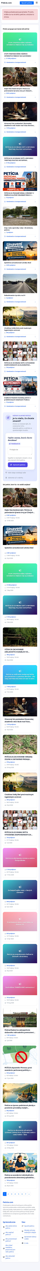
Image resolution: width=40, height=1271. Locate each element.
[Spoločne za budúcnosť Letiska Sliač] (20, 256)
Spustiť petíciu (27, 3)
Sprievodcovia (9, 1222)
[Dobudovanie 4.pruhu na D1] (20, 289)
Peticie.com (6, 3)
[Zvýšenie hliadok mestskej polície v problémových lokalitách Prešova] (20, 392)
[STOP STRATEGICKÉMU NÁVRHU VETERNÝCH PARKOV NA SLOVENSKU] (20, 48)
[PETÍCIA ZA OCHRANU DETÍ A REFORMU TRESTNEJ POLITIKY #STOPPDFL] (20, 153)
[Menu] (37, 3)
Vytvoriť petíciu (19, 465)
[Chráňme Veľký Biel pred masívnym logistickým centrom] (20, 323)
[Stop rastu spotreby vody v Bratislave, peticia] (20, 222)
